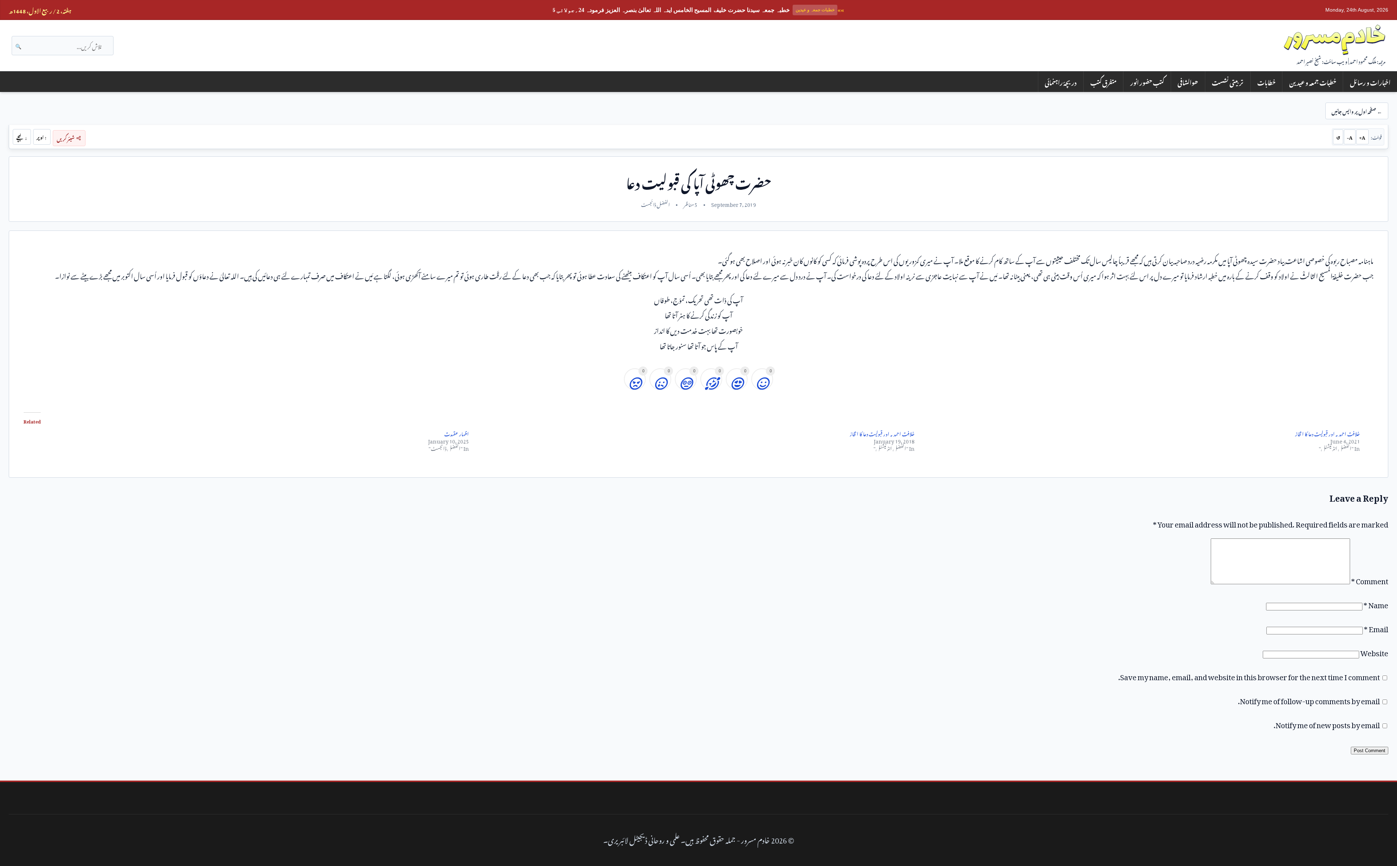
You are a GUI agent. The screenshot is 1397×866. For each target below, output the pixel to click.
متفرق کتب (1103, 81)
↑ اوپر (41, 137)
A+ (1362, 137)
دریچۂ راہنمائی (1060, 81)
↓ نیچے (21, 137)
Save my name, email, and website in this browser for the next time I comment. (1249, 675)
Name (1376, 603)
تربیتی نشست (1227, 81)
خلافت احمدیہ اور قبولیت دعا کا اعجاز (882, 432)
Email (1376, 627)
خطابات (1266, 81)
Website (1374, 651)
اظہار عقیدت (456, 432)
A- (1350, 137)
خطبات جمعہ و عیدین (1312, 81)
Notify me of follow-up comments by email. (1309, 699)
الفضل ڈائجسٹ (655, 203)
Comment (1369, 579)
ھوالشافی (1188, 81)
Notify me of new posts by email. (1327, 723)
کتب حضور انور (1147, 81)
